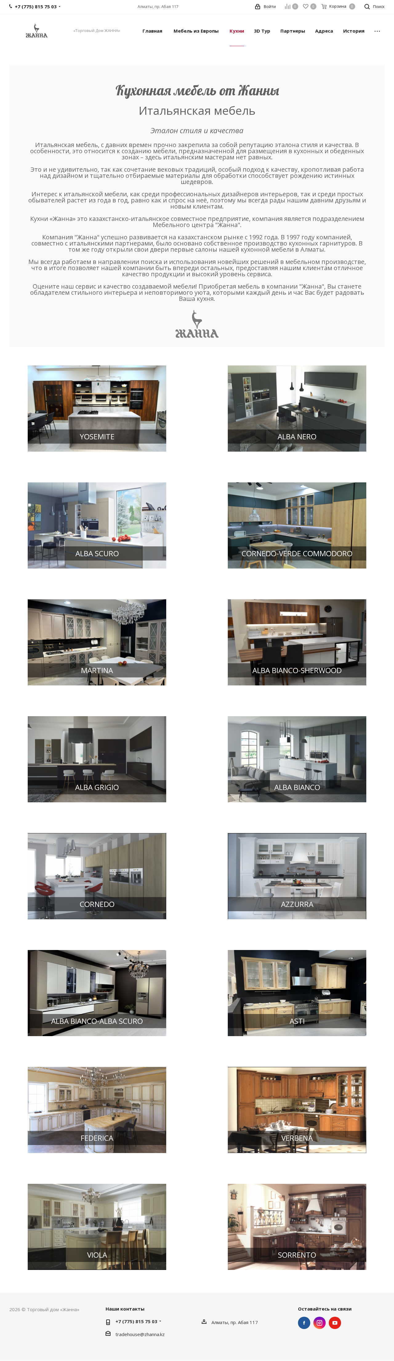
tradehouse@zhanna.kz (140, 1334)
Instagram (319, 1323)
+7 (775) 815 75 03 (136, 1321)
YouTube (335, 1323)
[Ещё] (377, 30)
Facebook (304, 1323)
